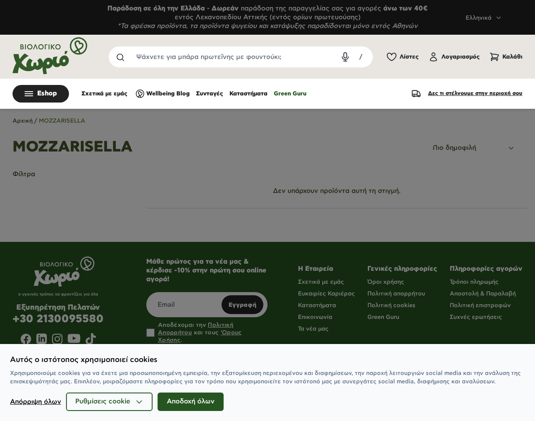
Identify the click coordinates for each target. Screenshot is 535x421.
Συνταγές (209, 94)
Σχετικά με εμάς (104, 94)
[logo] (50, 55)
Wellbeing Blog (168, 94)
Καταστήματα (248, 94)
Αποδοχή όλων (190, 401)
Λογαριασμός (460, 57)
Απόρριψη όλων (35, 402)
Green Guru (290, 94)
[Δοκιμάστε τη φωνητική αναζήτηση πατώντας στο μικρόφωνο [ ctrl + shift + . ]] (345, 57)
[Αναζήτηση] (120, 57)
